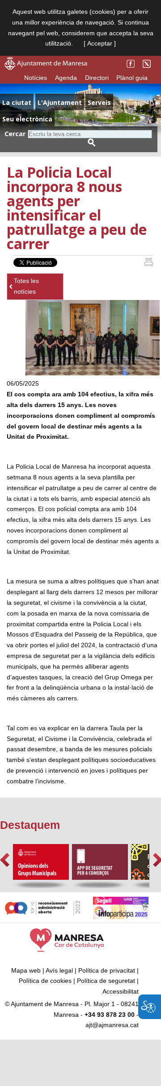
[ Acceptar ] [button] (100, 43)
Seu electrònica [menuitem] (27, 119)
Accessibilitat (120, 991)
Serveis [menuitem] (99, 102)
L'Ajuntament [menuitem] (60, 102)
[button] (4, 860)
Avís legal (59, 970)
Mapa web (26, 970)
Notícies (35, 77)
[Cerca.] (92, 142)
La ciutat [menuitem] (16, 102)
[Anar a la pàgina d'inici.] (45, 67)
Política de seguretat (106, 980)
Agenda (66, 77)
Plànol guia (132, 77)
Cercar (14, 133)
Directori (97, 77)
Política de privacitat (106, 970)
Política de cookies (45, 980)
